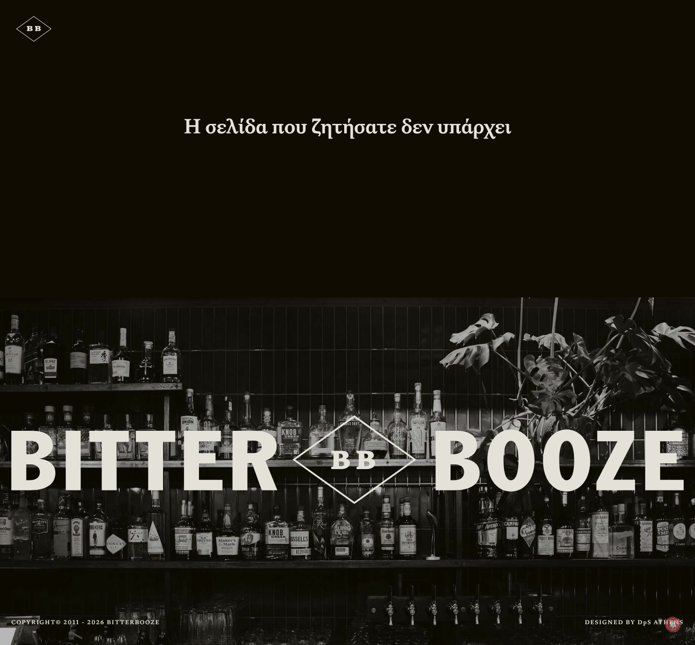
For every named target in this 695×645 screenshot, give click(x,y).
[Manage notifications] (672, 624)
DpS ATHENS (661, 622)
